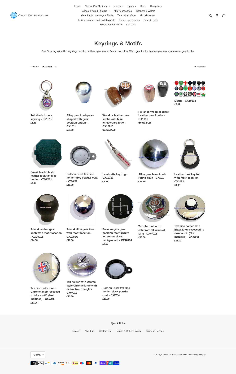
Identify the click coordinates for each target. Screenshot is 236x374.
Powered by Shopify (196, 355)
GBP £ (37, 354)
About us (89, 331)
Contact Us (105, 331)
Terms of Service (155, 331)
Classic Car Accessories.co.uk (174, 355)
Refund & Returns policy (128, 331)
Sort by (35, 67)
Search (76, 331)
